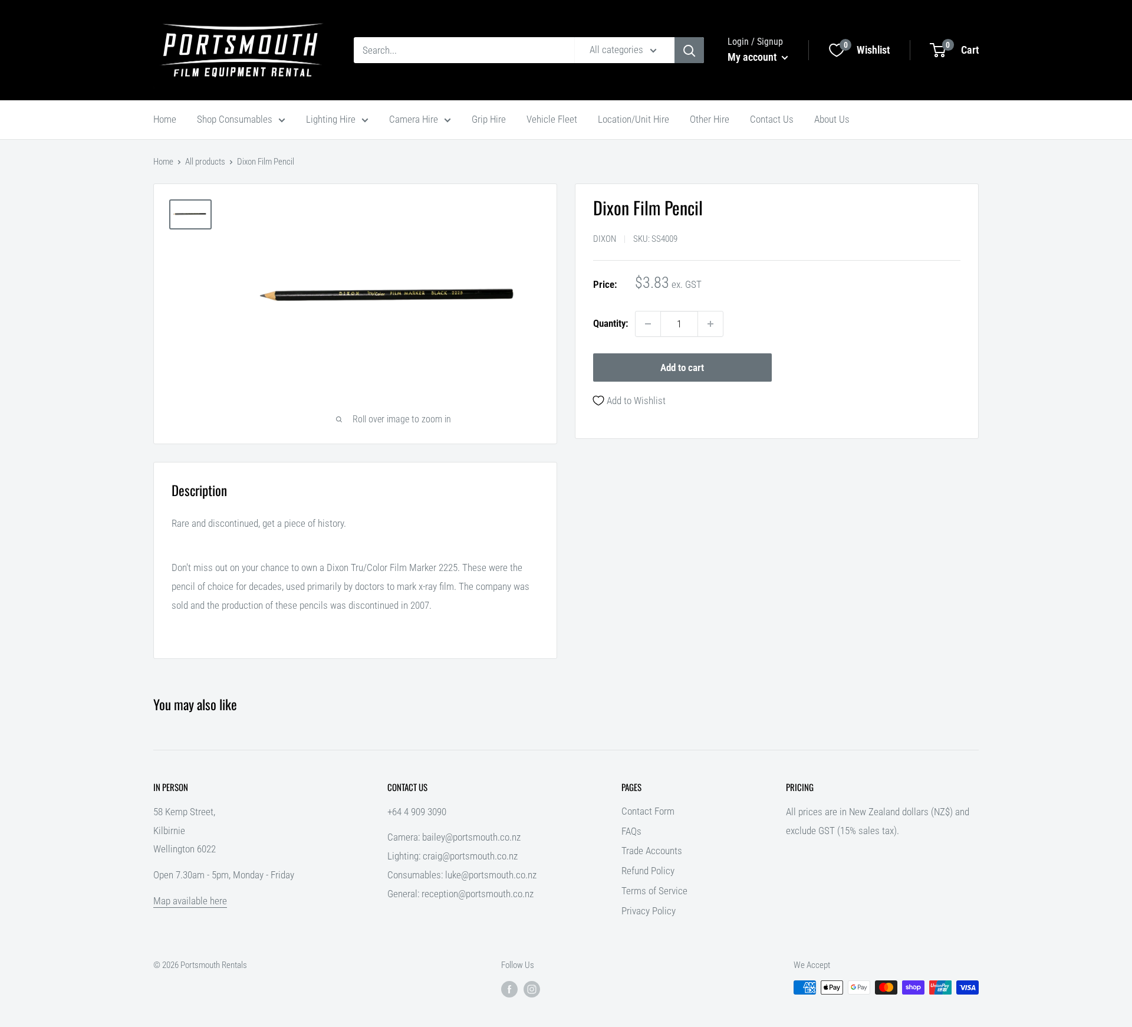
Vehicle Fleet (551, 119)
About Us (832, 119)
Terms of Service (654, 891)
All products (205, 161)
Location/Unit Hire (633, 119)
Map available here (190, 901)
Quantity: (610, 323)
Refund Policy (647, 871)
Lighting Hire (331, 119)
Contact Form (647, 811)
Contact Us (772, 119)
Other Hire (709, 119)
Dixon (604, 239)
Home (164, 119)
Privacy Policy (648, 911)
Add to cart (682, 367)
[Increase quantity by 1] (710, 323)
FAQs (631, 831)
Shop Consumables (234, 119)
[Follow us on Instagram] (532, 989)
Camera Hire (413, 119)
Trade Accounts (651, 851)
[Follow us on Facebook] (509, 989)
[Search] (689, 50)
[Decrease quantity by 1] (648, 323)
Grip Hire (489, 119)
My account (753, 57)
